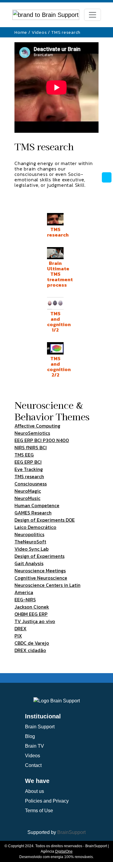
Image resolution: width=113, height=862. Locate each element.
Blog (30, 736)
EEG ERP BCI (28, 462)
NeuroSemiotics (32, 433)
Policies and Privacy (47, 800)
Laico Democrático (35, 527)
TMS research (29, 476)
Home (20, 32)
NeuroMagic (27, 491)
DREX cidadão (30, 650)
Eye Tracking (28, 469)
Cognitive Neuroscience (40, 577)
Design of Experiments (39, 556)
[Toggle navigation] (92, 15)
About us (34, 791)
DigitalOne (64, 851)
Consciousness (30, 483)
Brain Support (40, 726)
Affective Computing (37, 425)
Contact (33, 765)
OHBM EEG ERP (31, 614)
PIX (18, 635)
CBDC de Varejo (31, 643)
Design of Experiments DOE (44, 519)
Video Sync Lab (31, 548)
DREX (20, 628)
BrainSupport (71, 832)
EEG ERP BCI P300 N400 (41, 440)
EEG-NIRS (25, 599)
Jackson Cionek (31, 606)
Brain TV (34, 746)
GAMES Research (33, 512)
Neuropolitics (29, 534)
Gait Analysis (28, 563)
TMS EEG (24, 454)
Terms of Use (39, 810)
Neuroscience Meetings (40, 570)
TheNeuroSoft (30, 541)
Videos (39, 32)
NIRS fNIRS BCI (30, 447)
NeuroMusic (27, 498)
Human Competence (36, 505)
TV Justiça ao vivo (34, 621)
